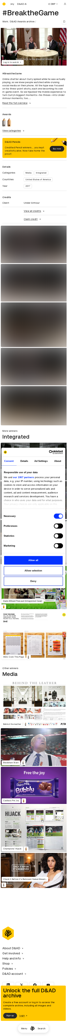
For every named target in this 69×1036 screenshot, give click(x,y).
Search (42, 1028)
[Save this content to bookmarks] (64, 21)
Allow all (33, 560)
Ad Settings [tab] (41, 461)
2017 (28, 186)
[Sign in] (65, 4)
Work (5, 21)
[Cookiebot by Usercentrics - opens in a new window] (49, 452)
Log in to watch (11, 62)
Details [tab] (24, 461)
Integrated (41, 173)
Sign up (10, 1015)
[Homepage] (32, 1028)
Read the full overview (14, 103)
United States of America (38, 179)
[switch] (58, 526)
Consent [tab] (9, 461)
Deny (33, 581)
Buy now (57, 149)
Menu (24, 1028)
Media (29, 173)
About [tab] (57, 461)
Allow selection (33, 570)
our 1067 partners (23, 477)
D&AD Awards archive (22, 21)
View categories (11, 130)
